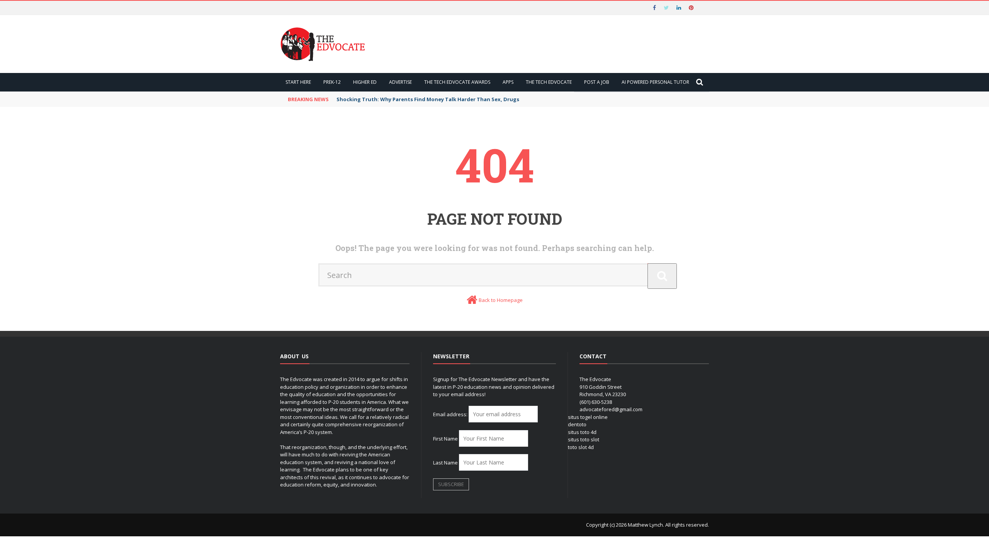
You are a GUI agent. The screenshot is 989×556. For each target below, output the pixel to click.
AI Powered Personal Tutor (655, 82)
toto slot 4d (581, 447)
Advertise (400, 82)
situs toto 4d (582, 432)
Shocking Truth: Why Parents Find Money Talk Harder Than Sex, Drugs (427, 99)
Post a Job (596, 82)
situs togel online (588, 417)
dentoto (577, 424)
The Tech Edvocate (549, 82)
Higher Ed (365, 82)
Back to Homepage (501, 300)
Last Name (445, 462)
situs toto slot (583, 439)
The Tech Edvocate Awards (457, 82)
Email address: (451, 414)
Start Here (298, 82)
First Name (445, 438)
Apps (508, 82)
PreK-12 (332, 82)
